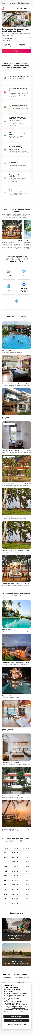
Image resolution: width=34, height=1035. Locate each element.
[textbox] (9, 46)
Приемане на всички (16, 1016)
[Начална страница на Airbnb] (3, 8)
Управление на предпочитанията (16, 1024)
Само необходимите (16, 1020)
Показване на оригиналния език (20, 3)
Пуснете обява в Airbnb (22, 8)
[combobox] (16, 40)
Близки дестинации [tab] (7, 977)
